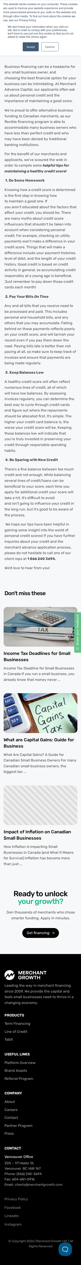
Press (9, 1133)
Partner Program (18, 1125)
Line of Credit (15, 1031)
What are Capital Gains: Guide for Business (39, 743)
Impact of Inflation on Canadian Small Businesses (37, 835)
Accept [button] (31, 47)
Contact (11, 1117)
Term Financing (17, 1023)
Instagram (13, 1224)
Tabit (8, 1039)
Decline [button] (50, 47)
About (9, 1102)
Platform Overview (20, 1063)
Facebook (12, 1207)
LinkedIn (11, 1216)
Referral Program (18, 1078)
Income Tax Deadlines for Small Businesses (37, 656)
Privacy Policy (16, 1199)
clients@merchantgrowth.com (38, 1185)
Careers (11, 1110)
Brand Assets (15, 1070)
